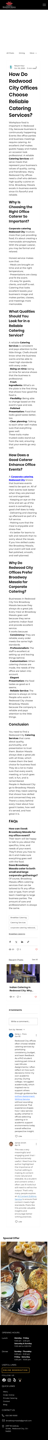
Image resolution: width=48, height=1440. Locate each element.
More (32, 53)
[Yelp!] (14, 1380)
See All (35, 959)
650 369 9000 (11, 1415)
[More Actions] (36, 1035)
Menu (5, 1392)
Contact (6, 1401)
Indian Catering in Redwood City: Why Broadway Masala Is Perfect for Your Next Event (22, 989)
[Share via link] (28, 942)
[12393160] (20, 1380)
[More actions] (36, 67)
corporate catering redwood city (24, 928)
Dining (22, 53)
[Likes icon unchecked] (16, 1136)
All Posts (10, 53)
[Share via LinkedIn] (22, 942)
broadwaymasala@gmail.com (19, 1421)
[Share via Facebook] (10, 942)
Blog (5, 1404)
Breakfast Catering (18, 917)
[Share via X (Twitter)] (16, 942)
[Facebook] (4, 1380)
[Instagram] (9, 1380)
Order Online (8, 1395)
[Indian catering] (23, 973)
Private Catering (10, 1398)
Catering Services (18, 922)
